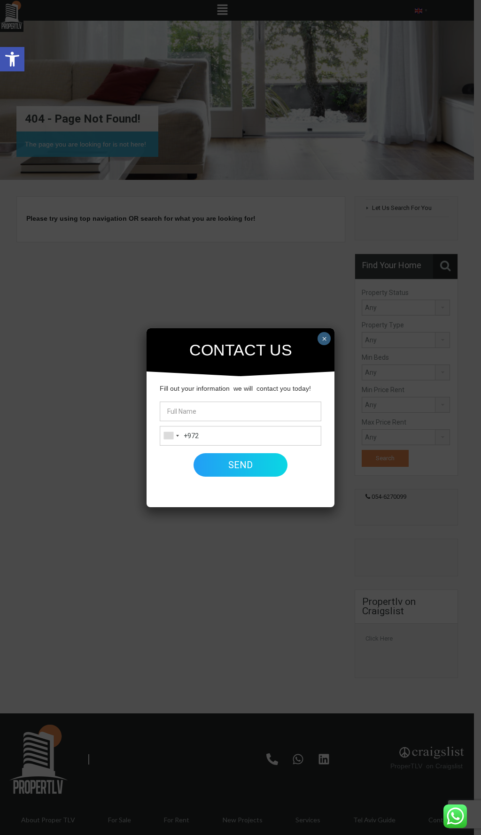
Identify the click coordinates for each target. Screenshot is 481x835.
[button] (12, 59)
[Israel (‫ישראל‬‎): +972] (171, 435)
